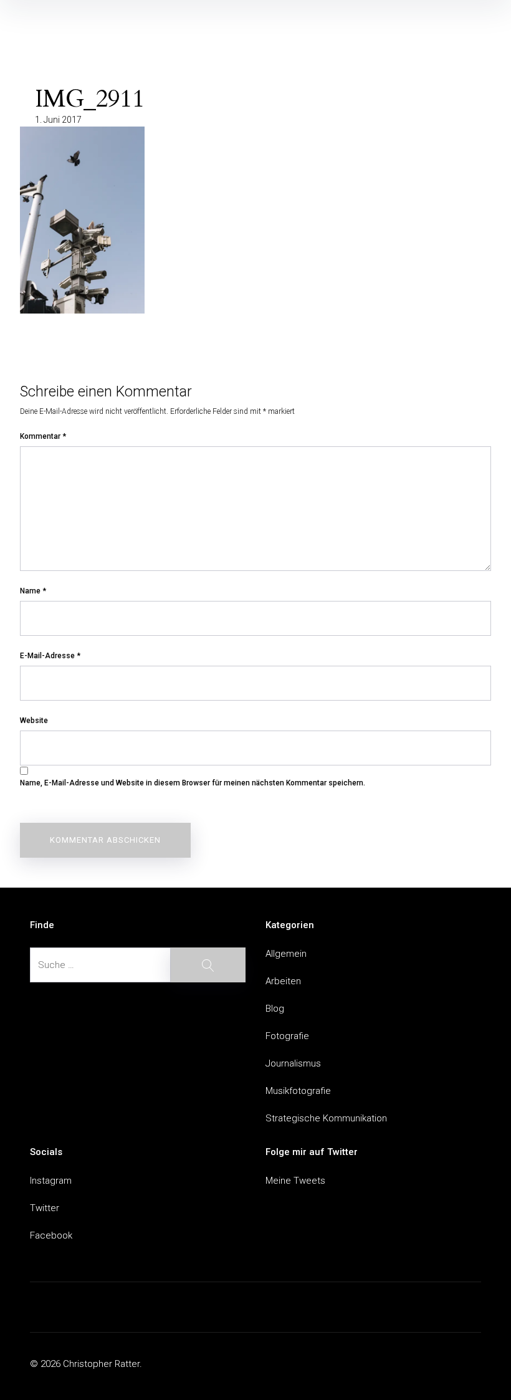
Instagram (51, 1180)
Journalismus (293, 1063)
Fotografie (287, 1036)
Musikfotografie (298, 1090)
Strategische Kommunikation (326, 1118)
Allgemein (286, 953)
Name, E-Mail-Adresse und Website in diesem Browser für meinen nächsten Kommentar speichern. (192, 783)
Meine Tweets (295, 1180)
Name (33, 591)
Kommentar (43, 436)
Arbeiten (283, 981)
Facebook (51, 1235)
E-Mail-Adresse (50, 655)
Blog (274, 1008)
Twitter (44, 1208)
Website (34, 720)
